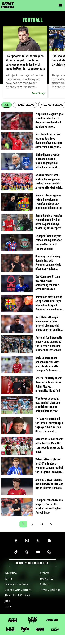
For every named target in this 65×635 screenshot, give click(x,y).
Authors (45, 584)
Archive (44, 573)
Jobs (7, 601)
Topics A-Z (46, 578)
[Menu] (60, 5)
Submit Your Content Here (32, 563)
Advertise (11, 573)
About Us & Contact (17, 595)
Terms (9, 578)
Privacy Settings (50, 590)
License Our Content (18, 590)
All (6, 105)
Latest (8, 606)
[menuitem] (25, 105)
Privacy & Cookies (16, 584)
